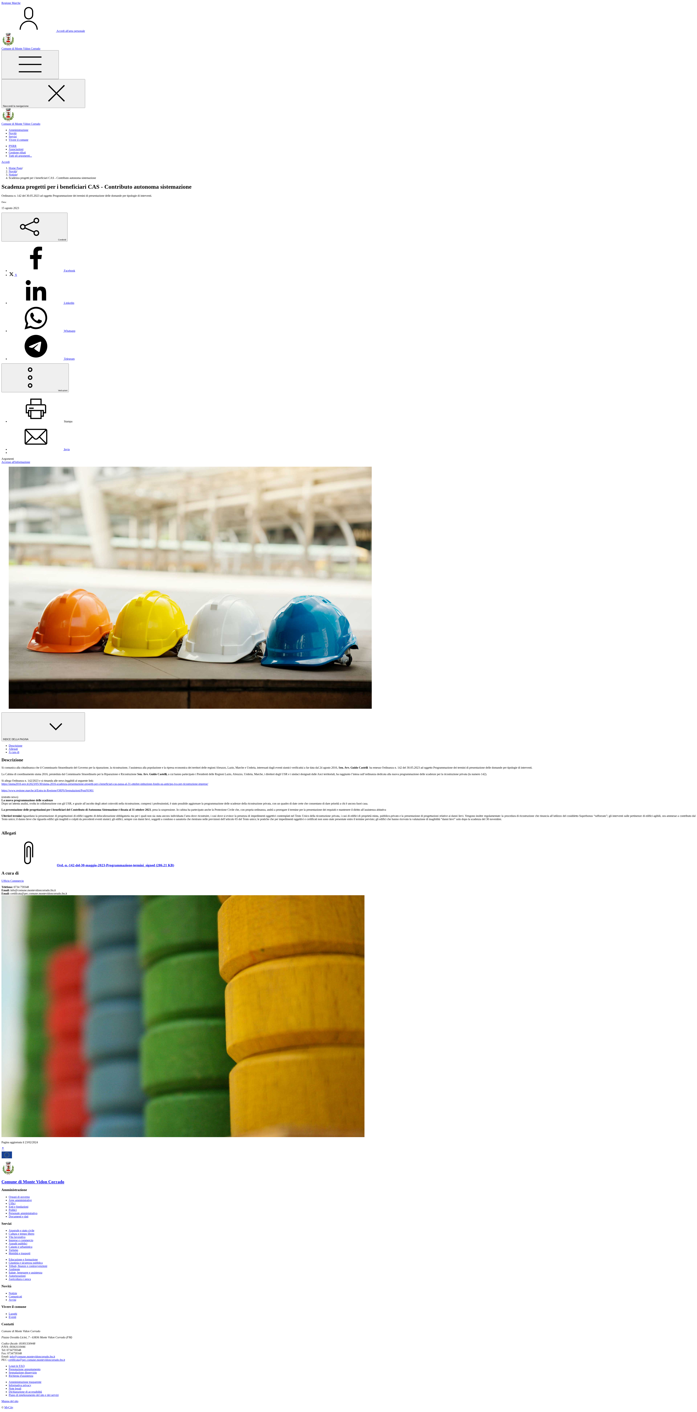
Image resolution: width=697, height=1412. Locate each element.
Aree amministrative (20, 1200)
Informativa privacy (20, 1385)
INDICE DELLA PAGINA (16, 739)
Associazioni (16, 149)
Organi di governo (19, 1196)
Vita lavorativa (17, 1237)
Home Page (15, 168)
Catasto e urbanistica (20, 1246)
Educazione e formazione (23, 1259)
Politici (13, 1210)
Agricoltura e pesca (20, 1279)
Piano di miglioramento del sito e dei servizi (34, 1395)
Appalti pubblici (18, 1243)
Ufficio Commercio (12, 880)
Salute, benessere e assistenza (25, 1272)
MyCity (8, 1407)
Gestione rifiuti (17, 152)
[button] (18, 130)
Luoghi (13, 1313)
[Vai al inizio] (2, 1148)
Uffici (12, 1203)
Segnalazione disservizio (23, 1372)
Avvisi (12, 1299)
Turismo (13, 1250)
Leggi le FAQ (17, 1366)
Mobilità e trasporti (19, 1253)
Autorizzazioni (17, 1275)
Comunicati (15, 1296)
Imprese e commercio (21, 1240)
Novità (13, 171)
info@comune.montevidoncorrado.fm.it (32, 1356)
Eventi (12, 1317)
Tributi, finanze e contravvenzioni (28, 1266)
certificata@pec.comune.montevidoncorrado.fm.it (36, 1359)
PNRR (13, 146)
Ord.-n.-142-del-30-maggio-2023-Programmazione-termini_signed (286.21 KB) (115, 865)
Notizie (13, 174)
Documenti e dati (18, 1216)
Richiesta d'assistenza (21, 1375)
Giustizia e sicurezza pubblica (26, 1262)
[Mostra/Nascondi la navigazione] (30, 64)
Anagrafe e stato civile (21, 1230)
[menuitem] (42, 270)
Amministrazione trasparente (25, 1382)
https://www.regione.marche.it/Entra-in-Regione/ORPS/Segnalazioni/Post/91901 (47, 790)
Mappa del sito (9, 1401)
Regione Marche (11, 3)
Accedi (5, 161)
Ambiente (14, 1269)
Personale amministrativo (23, 1213)
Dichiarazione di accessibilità (25, 1391)
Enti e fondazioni (18, 1206)
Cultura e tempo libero (21, 1233)
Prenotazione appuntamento (24, 1369)
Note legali (15, 1388)
